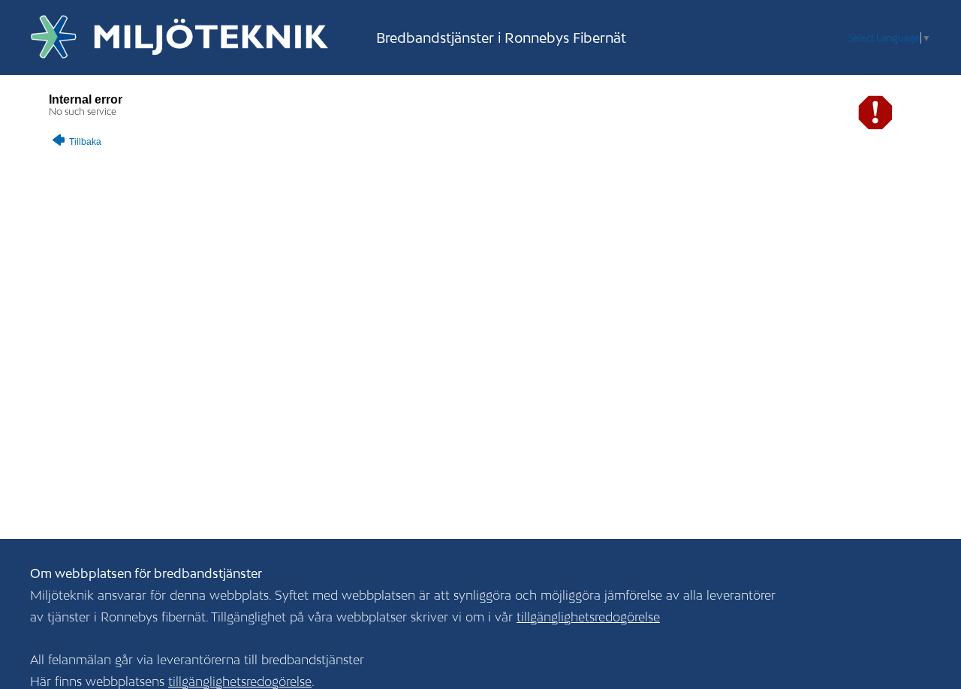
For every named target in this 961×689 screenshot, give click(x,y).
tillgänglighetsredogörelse (588, 616)
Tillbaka (84, 142)
